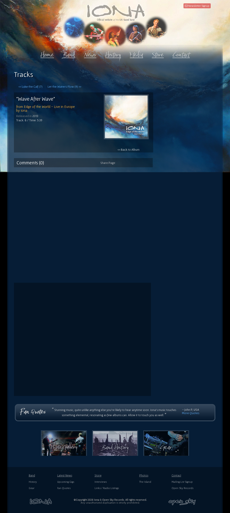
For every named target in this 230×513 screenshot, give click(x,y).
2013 (35, 116)
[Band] (69, 53)
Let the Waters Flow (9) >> (64, 86)
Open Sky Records (182, 488)
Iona (24, 110)
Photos (143, 475)
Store (98, 475)
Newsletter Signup (198, 5)
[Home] (47, 53)
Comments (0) (30, 162)
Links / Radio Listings (107, 488)
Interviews (101, 481)
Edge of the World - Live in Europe (49, 106)
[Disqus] (115, 223)
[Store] (158, 53)
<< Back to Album (128, 149)
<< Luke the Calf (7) (30, 86)
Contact (176, 475)
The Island (145, 481)
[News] (90, 53)
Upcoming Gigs (65, 481)
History (33, 481)
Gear (31, 488)
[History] (113, 53)
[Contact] (181, 53)
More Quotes (190, 413)
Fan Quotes (64, 488)
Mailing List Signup (182, 481)
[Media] (136, 53)
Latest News (64, 475)
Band (32, 475)
